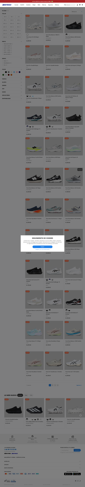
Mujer (34, 5)
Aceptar (42, 246)
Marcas (44, 5)
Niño (39, 5)
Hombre (28, 5)
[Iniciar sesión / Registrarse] (77, 5)
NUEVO (22, 5)
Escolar (16, 5)
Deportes (50, 5)
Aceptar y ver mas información (43, 249)
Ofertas (57, 5)
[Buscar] (65, 5)
